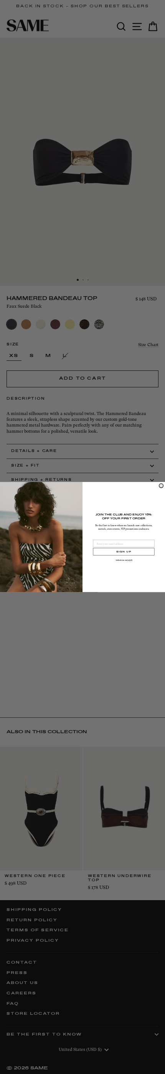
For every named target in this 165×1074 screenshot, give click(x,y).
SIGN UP (124, 551)
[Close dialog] (161, 486)
